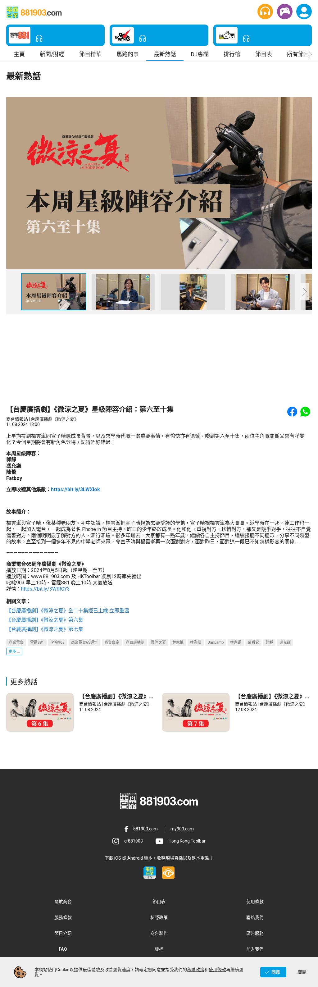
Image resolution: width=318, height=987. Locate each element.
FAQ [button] (63, 949)
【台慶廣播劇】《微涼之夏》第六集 (44, 620)
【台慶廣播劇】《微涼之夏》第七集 (44, 629)
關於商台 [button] (63, 901)
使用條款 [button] (255, 901)
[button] (265, 11)
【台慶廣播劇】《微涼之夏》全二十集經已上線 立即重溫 (67, 611)
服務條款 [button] (63, 917)
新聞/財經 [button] (52, 54)
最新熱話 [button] (165, 54)
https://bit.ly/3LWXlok (75, 489)
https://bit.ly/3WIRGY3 (45, 589)
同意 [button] (275, 972)
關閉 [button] (302, 972)
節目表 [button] (263, 54)
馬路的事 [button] (127, 54)
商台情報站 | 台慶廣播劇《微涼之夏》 (115, 703)
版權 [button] (159, 949)
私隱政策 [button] (159, 917)
